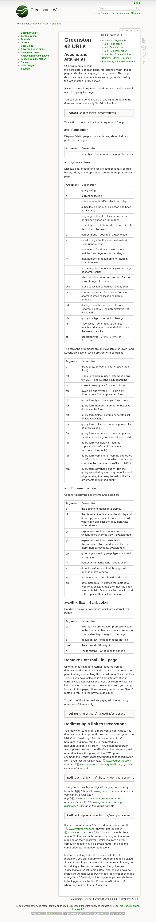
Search (138, 8)
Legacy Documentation (33, 59)
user (47, 23)
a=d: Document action (115, 51)
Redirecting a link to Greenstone (118, 61)
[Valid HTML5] (86, 913)
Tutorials (25, 39)
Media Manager (121, 13)
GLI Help (25, 42)
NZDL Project (28, 65)
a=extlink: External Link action (119, 54)
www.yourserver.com (118, 760)
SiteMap (25, 68)
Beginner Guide (29, 33)
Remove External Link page (116, 58)
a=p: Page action (113, 44)
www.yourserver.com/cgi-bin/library (101, 764)
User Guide (27, 46)
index (34, 23)
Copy (129, 111)
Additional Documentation (35, 55)
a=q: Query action (113, 47)
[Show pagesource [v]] (143, 40)
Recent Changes (101, 13)
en (41, 23)
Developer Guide (30, 52)
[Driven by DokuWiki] (117, 913)
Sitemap (135, 13)
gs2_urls (56, 23)
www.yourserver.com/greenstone (94, 798)
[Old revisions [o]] (143, 47)
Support (25, 62)
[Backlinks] (143, 55)
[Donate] (54, 913)
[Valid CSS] (101, 913)
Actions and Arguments (114, 40)
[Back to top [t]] (143, 62)
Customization (29, 36)
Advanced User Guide (33, 49)
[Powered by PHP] (70, 913)
